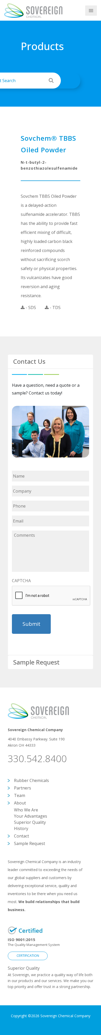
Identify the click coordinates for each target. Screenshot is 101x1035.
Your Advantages (30, 816)
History (21, 828)
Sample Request (29, 843)
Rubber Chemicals (31, 780)
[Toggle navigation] (76, 10)
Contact (21, 836)
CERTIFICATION (28, 955)
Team (19, 795)
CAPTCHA (21, 580)
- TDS (55, 307)
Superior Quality (30, 822)
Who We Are (26, 810)
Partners (22, 788)
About (20, 803)
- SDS (30, 307)
